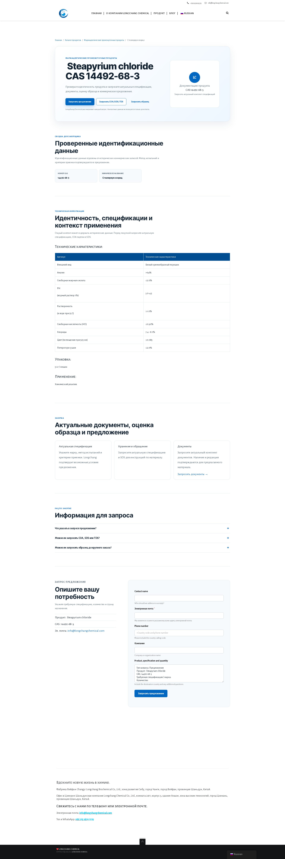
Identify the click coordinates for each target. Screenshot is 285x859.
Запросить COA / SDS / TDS (111, 102)
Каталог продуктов (73, 40)
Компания (139, 643)
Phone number (141, 626)
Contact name (141, 591)
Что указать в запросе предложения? (75, 528)
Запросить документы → (193, 474)
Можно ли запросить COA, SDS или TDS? (77, 538)
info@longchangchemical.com (218, 3)
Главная (58, 40)
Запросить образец (140, 102)
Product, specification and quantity (151, 661)
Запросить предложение (80, 102)
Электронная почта (144, 608)
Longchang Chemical (69, 849)
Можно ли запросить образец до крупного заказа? (83, 547)
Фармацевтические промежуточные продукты (104, 40)
